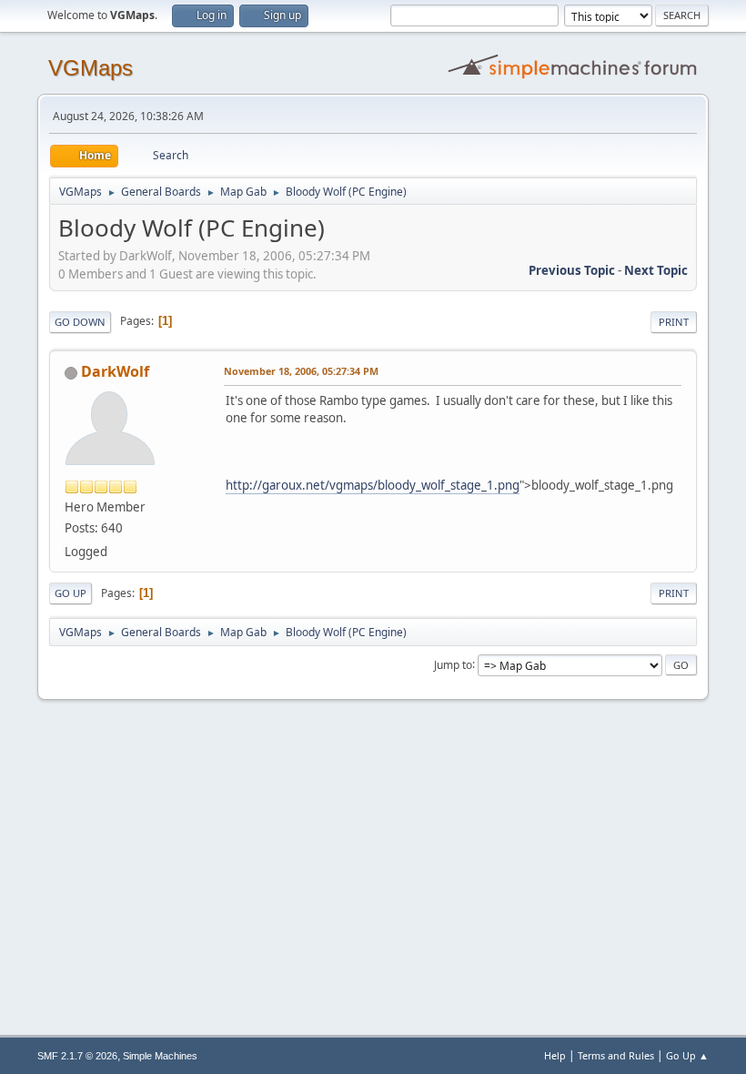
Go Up (70, 593)
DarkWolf (115, 371)
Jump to (453, 664)
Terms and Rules (616, 1055)
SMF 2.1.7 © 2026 (77, 1055)
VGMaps (90, 68)
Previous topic (572, 270)
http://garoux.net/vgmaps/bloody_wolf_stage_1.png (372, 485)
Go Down (80, 322)
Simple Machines (160, 1055)
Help (555, 1055)
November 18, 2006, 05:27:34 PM (301, 371)
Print (674, 322)
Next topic (656, 270)
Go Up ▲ (687, 1055)
